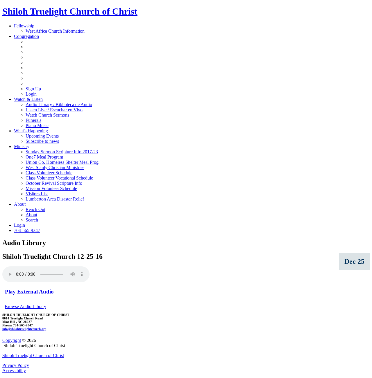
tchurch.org (24, 328)
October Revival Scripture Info (54, 183)
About (20, 204)
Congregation (26, 36)
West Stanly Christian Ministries (55, 167)
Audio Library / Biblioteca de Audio (59, 104)
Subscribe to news (42, 141)
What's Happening (31, 130)
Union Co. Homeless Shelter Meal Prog (62, 162)
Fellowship (24, 25)
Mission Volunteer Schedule (51, 188)
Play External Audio (29, 292)
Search (32, 219)
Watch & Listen (28, 99)
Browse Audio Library (25, 306)
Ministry (21, 146)
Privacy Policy (15, 365)
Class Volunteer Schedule (49, 172)
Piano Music (37, 125)
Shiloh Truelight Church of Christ (69, 11)
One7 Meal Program (44, 156)
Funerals (33, 120)
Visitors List (37, 193)
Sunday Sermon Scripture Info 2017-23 (62, 151)
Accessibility (14, 370)
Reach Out (35, 209)
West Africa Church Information (55, 31)
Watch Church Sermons (47, 114)
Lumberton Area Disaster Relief (55, 198)
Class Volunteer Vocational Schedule (59, 177)
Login (31, 94)
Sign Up (33, 88)
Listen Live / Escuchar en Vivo (54, 109)
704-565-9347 (27, 230)
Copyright (11, 340)
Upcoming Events (42, 135)
